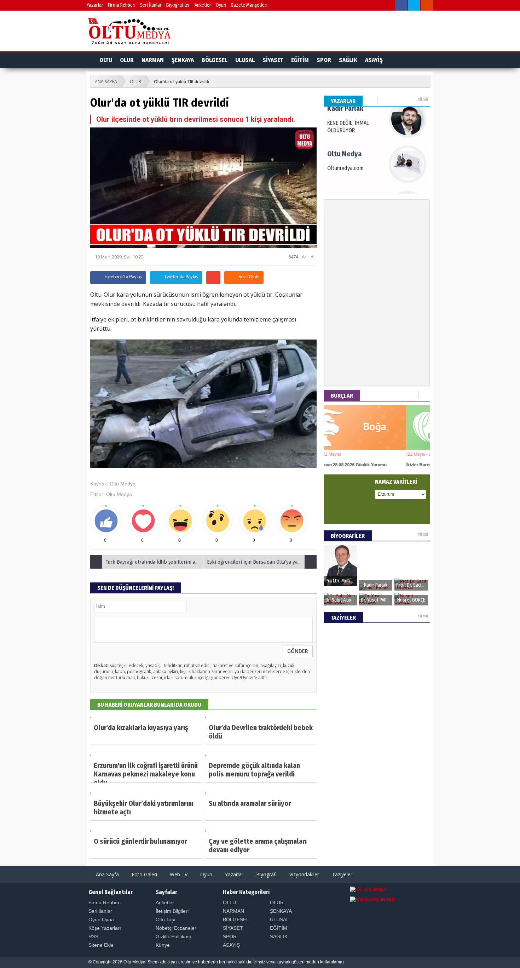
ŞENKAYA (183, 60)
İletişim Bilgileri (172, 911)
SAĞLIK (348, 60)
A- (313, 257)
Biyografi (266, 874)
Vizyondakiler (303, 874)
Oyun (221, 5)
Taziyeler (341, 874)
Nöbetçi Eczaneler (176, 928)
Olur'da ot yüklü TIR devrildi (181, 82)
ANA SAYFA (106, 82)
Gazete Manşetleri (249, 5)
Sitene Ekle (101, 945)
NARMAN (152, 60)
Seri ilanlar (100, 911)
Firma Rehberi (121, 5)
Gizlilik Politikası (173, 936)
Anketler (203, 5)
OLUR (127, 60)
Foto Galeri (143, 874)
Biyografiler (178, 5)
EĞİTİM (300, 60)
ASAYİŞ (374, 60)
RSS (93, 936)
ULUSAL (245, 60)
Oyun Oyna (101, 919)
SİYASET (272, 60)
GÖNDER (297, 651)
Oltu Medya (122, 483)
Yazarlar (95, 5)
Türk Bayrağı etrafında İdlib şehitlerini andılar (154, 562)
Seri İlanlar (151, 5)
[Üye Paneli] (388, 6)
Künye (163, 945)
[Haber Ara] (375, 6)
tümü (423, 99)
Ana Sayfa (106, 874)
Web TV (177, 874)
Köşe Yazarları (104, 928)
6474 (292, 257)
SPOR (324, 60)
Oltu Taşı (165, 919)
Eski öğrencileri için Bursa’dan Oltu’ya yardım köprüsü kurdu (262, 562)
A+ (304, 257)
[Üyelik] (417, 60)
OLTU (105, 60)
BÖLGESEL (214, 60)
